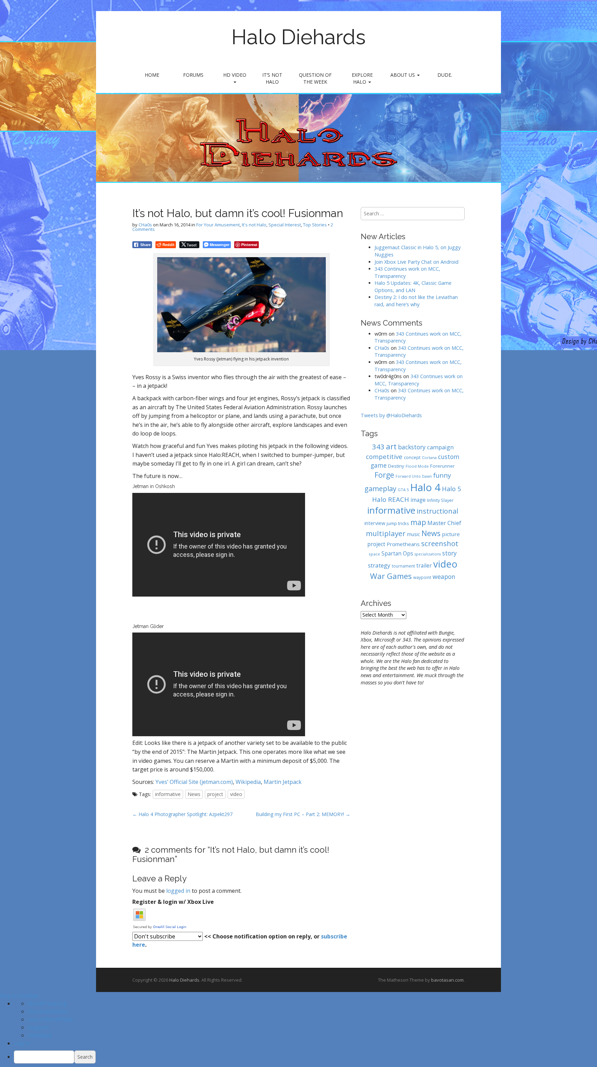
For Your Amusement (218, 225)
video (236, 794)
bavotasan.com (447, 980)
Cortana (429, 457)
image (418, 500)
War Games (391, 576)
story (449, 553)
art (391, 446)
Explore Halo (362, 78)
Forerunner (442, 466)
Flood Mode (417, 466)
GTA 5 (403, 489)
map (418, 522)
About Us (403, 75)
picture (451, 534)
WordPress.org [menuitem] (47, 1003)
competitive (384, 456)
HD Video (234, 75)
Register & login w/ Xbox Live (173, 902)
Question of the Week (315, 78)
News (194, 794)
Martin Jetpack (283, 782)
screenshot (439, 543)
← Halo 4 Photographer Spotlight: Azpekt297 (182, 814)
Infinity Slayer (440, 500)
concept (412, 457)
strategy (379, 565)
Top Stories (315, 225)
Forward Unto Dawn (414, 476)
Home (152, 75)
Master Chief (444, 523)
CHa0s (145, 225)
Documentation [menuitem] (48, 1011)
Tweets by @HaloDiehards (391, 415)
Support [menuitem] (38, 1027)
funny (442, 475)
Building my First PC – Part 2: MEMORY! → (303, 814)
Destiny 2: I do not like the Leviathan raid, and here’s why (416, 301)
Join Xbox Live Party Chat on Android (416, 262)
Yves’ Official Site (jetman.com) (194, 782)
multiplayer (386, 533)
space (374, 553)
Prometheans (403, 544)
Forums (193, 75)
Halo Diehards (298, 37)
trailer (424, 565)
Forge (384, 475)
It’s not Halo (272, 78)
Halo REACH (390, 499)
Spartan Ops (397, 553)
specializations (428, 554)
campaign (440, 447)
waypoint (422, 577)
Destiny (396, 466)
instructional (437, 511)
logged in (178, 891)
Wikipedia (248, 782)
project (215, 794)
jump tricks (398, 523)
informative (168, 794)
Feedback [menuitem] (40, 1035)
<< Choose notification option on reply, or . (239, 941)
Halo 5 (451, 489)
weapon (444, 576)
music (413, 534)
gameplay (380, 488)
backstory (412, 447)
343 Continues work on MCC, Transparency (419, 380)
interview (374, 523)
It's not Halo (254, 225)
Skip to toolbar (19, 996)
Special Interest (284, 225)
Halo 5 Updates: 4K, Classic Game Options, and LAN (413, 286)
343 (378, 446)
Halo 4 (425, 487)
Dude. (444, 75)
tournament (403, 566)
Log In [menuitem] (22, 1043)
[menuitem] (305, 1057)
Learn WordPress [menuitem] (50, 1019)
